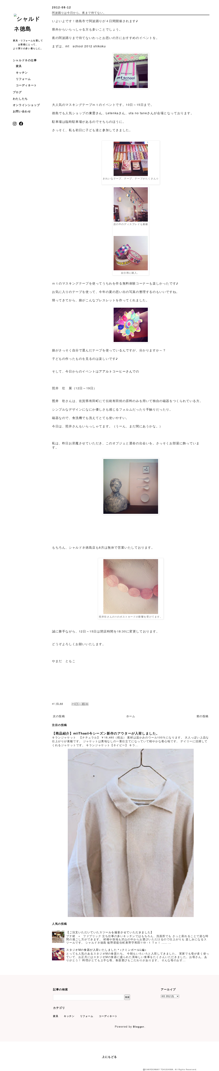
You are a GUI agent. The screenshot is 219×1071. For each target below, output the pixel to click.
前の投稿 (203, 716)
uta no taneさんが (143, 113)
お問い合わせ (22, 111)
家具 (19, 66)
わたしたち (20, 98)
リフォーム (23, 79)
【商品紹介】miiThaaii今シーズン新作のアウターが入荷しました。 (106, 733)
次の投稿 (59, 716)
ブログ (17, 92)
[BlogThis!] (76, 704)
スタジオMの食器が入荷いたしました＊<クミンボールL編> (106, 950)
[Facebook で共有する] (83, 704)
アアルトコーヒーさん (115, 371)
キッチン (22, 72)
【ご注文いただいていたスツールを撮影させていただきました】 (109, 932)
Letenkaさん (115, 113)
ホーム (130, 716)
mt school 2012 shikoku (85, 46)
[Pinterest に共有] (87, 704)
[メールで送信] (73, 704)
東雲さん (95, 113)
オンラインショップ (26, 105)
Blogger (138, 1026)
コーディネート (26, 85)
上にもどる (109, 1057)
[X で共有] (80, 704)
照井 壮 (58, 401)
